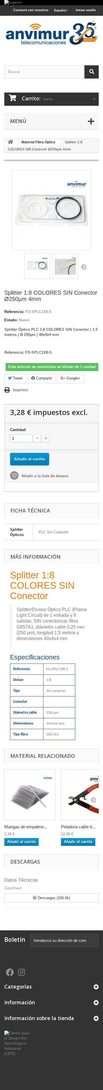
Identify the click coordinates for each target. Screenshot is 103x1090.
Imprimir (20, 390)
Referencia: (14, 312)
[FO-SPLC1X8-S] (37, 266)
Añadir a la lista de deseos (44, 476)
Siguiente (83, 267)
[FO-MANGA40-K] (29, 794)
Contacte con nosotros (30, 10)
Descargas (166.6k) (53, 898)
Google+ (72, 378)
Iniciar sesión (86, 10)
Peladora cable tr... (78, 826)
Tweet (17, 378)
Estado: (11, 320)
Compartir (43, 378)
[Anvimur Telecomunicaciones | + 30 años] (51, 35)
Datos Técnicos (21, 880)
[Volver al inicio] (10, 142)
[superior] (51, 2)
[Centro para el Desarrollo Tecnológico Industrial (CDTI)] (17, 1043)
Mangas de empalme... (25, 826)
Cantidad (18, 430)
